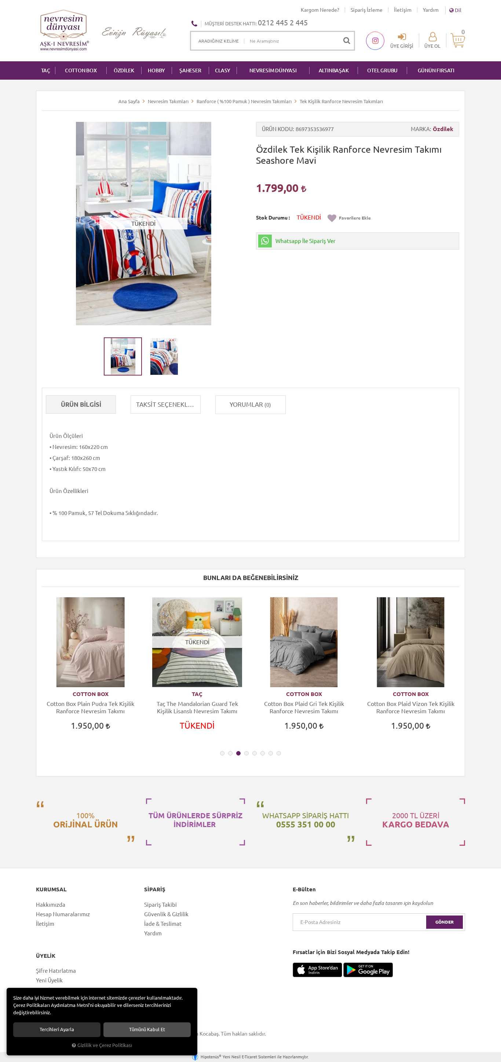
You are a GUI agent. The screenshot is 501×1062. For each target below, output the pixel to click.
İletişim (403, 9)
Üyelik (45, 956)
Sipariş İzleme (367, 9)
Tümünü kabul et (147, 1029)
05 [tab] (254, 753)
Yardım (431, 9)
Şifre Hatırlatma (56, 971)
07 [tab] (270, 753)
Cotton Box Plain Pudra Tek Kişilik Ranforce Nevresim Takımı (90, 707)
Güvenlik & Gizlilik (166, 914)
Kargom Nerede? (320, 9)
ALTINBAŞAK (334, 70)
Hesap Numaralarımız (63, 914)
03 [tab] (238, 753)
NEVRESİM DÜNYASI (273, 70)
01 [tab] (222, 753)
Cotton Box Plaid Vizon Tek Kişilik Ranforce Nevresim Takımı (410, 707)
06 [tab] (262, 753)
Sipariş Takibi (160, 905)
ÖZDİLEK (124, 70)
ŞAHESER (190, 70)
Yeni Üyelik (49, 980)
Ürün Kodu (277, 129)
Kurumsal (51, 889)
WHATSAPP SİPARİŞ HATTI (305, 820)
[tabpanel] (90, 670)
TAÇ (45, 70)
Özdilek (443, 129)
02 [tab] (230, 753)
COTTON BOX (81, 70)
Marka (420, 129)
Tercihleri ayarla (57, 1029)
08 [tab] (279, 753)
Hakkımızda (50, 905)
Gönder (444, 922)
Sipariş (154, 889)
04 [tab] (246, 753)
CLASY (222, 70)
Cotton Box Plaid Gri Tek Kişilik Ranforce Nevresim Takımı (304, 707)
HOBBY (156, 70)
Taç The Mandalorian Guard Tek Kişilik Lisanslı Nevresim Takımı (197, 707)
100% (85, 820)
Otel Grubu (382, 70)
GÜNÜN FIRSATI (436, 70)
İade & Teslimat (163, 924)
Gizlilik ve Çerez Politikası (104, 1045)
